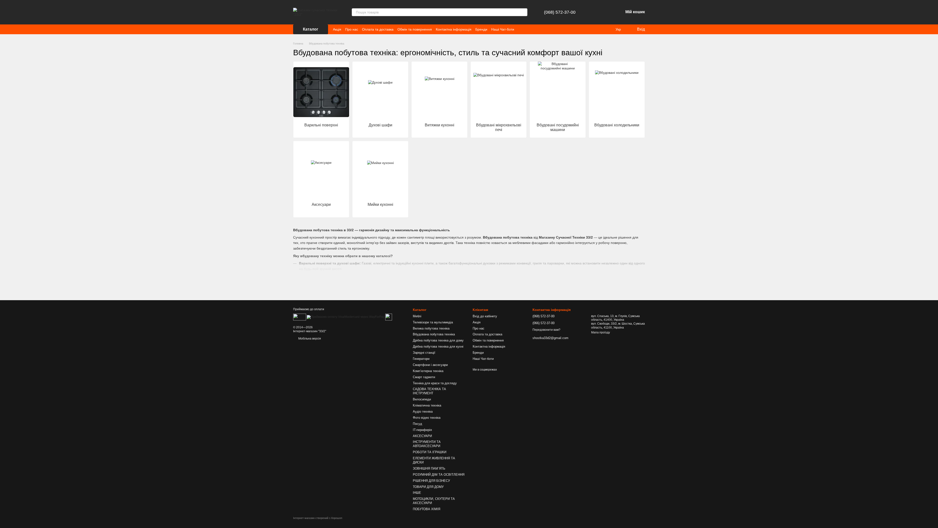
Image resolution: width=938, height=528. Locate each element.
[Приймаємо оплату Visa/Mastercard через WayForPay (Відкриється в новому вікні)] (345, 317)
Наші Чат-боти (502, 29)
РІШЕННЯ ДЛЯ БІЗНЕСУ (431, 481)
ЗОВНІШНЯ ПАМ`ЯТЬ (429, 468)
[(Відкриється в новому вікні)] (388, 317)
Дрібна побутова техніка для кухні (438, 346)
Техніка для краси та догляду (435, 383)
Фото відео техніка (426, 417)
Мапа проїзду (600, 332)
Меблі (417, 316)
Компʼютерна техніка (428, 371)
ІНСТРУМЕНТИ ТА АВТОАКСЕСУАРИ (427, 444)
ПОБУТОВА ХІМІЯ (426, 509)
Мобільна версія (309, 338)
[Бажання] (607, 12)
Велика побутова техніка (431, 328)
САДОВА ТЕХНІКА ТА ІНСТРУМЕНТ (429, 391)
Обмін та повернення (414, 29)
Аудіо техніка (423, 411)
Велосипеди (422, 399)
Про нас (351, 29)
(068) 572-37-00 (560, 12)
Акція (337, 29)
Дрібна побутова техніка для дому (438, 340)
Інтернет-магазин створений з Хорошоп (317, 518)
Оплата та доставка (378, 29)
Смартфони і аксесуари (430, 365)
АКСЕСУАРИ (422, 436)
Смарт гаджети (424, 377)
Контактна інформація (453, 29)
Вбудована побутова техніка (434, 334)
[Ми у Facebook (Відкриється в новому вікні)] (521, 29)
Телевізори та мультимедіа (433, 322)
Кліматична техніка (427, 405)
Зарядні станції (424, 352)
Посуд (417, 424)
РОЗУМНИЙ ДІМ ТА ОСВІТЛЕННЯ (438, 474)
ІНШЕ (417, 493)
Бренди (481, 29)
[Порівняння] (594, 12)
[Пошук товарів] (523, 12)
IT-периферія (422, 430)
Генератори (421, 359)
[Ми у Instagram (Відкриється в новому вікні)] (527, 29)
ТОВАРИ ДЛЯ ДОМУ (428, 487)
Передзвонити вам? (546, 329)
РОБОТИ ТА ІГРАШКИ (429, 452)
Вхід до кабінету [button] (485, 316)
